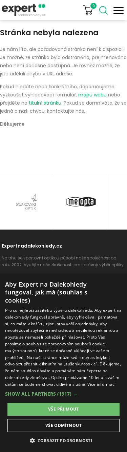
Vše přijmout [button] (63, 409)
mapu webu (92, 94)
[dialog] (63, 363)
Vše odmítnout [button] (63, 425)
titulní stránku (45, 103)
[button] (63, 394)
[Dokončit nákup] (90, 10)
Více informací (101, 384)
